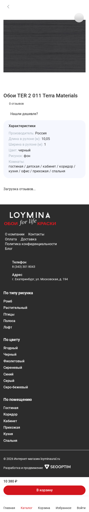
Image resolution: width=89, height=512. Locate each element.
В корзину (45, 490)
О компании (14, 234)
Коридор (10, 414)
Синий (8, 374)
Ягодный (10, 348)
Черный (9, 354)
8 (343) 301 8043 (23, 266)
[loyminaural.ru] (30, 219)
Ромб (7, 301)
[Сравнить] (79, 17)
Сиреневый (12, 368)
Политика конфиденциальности (31, 244)
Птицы (8, 314)
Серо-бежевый (15, 387)
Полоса (9, 321)
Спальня (10, 441)
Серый (8, 381)
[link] (8, 6)
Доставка (29, 239)
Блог (9, 249)
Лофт (7, 327)
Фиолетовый (13, 361)
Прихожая (11, 427)
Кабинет (10, 421)
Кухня (8, 434)
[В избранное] (79, 6)
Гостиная (10, 408)
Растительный (15, 308)
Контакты (36, 234)
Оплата (11, 239)
